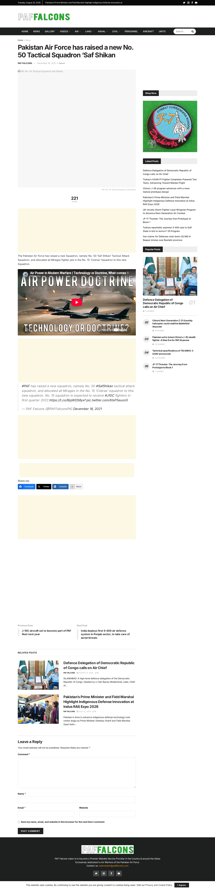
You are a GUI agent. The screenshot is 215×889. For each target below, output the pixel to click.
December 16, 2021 (46, 63)
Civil (115, 31)
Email (22, 807)
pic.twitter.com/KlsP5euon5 (107, 400)
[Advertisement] (140, 16)
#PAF (26, 386)
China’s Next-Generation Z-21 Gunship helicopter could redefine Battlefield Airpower (172, 323)
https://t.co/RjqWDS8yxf (67, 400)
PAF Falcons (25, 63)
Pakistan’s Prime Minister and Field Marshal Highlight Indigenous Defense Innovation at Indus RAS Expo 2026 (98, 702)
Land (88, 31)
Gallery (50, 31)
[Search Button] (193, 31)
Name (22, 793)
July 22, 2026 (84, 711)
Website (83, 807)
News (36, 31)
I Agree (182, 885)
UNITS (162, 31)
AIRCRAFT (148, 31)
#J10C (109, 395)
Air (76, 31)
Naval (101, 31)
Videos (64, 31)
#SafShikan (104, 386)
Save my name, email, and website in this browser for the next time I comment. (63, 821)
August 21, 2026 (85, 673)
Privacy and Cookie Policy (158, 885)
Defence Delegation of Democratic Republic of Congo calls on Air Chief (163, 303)
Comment (24, 754)
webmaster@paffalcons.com (113, 865)
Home (25, 31)
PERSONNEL (131, 31)
